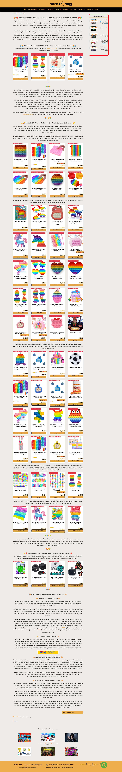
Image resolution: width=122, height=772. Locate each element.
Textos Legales (96, 764)
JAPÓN (49, 9)
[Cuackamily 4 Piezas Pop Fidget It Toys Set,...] (38, 61)
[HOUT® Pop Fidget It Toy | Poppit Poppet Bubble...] (20, 268)
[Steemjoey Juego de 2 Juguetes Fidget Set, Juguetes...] (75, 568)
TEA (39, 630)
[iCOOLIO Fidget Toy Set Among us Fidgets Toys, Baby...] (20, 359)
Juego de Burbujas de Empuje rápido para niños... (39, 333)
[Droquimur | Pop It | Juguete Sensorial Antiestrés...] (20, 151)
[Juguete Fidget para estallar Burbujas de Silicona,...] (38, 240)
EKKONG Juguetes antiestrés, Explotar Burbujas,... (57, 425)
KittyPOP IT (20, 340)
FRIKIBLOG (82, 9)
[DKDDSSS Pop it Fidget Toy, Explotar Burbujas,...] (75, 416)
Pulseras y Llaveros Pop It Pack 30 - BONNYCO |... (20, 489)
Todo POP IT (20, 79)
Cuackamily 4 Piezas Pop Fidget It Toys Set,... (39, 70)
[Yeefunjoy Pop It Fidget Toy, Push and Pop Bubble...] (75, 359)
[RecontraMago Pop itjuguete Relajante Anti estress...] (57, 323)
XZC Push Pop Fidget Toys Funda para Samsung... (75, 453)
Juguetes (15, 721)
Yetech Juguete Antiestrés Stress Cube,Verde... (57, 578)
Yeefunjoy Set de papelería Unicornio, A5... (57, 250)
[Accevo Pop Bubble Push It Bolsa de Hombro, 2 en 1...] (57, 359)
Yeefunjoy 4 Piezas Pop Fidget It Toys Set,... (39, 305)
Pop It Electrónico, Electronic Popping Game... (57, 70)
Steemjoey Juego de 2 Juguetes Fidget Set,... (75, 578)
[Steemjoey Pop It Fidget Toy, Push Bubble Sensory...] (20, 61)
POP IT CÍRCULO (20, 196)
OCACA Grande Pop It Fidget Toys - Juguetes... (20, 250)
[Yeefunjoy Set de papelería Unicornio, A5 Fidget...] (57, 240)
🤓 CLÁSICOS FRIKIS (30, 9)
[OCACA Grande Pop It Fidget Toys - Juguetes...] (20, 240)
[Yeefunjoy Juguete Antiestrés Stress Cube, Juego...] (38, 568)
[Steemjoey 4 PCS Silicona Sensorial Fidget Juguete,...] (38, 268)
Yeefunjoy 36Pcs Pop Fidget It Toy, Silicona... (57, 489)
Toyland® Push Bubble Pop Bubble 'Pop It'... (57, 160)
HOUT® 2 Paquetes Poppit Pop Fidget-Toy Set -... (75, 222)
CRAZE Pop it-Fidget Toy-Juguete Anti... (38, 425)
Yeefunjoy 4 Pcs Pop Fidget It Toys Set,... (39, 222)
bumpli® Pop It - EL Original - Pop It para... (57, 305)
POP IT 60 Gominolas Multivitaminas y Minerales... (76, 397)
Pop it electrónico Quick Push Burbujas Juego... (39, 397)
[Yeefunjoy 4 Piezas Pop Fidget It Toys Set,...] (38, 295)
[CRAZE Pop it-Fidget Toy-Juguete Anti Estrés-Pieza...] (38, 416)
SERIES (65, 9)
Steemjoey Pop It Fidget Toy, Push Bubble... (20, 70)
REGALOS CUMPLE (92, 9)
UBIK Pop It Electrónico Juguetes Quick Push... (75, 70)
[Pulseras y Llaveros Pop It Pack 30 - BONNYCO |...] (20, 480)
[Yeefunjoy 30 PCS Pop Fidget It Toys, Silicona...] (38, 480)
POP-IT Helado (20, 312)
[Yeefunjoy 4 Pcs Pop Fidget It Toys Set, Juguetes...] (38, 212)
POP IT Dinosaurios (20, 229)
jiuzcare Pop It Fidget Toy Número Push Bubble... (75, 160)
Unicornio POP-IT (20, 257)
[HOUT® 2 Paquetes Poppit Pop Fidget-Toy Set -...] (75, 212)
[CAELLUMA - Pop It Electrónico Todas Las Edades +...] (57, 212)
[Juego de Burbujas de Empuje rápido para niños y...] (38, 323)
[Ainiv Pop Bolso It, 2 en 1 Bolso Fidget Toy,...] (75, 295)
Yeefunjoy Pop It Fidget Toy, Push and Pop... (75, 368)
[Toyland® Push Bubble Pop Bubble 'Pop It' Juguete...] (57, 151)
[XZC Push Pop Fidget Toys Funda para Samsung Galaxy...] (75, 443)
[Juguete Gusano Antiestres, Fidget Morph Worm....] (20, 568)
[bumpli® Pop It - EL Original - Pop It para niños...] (57, 295)
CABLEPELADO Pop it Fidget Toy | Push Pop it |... (75, 277)
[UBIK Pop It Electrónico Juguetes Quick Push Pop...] (75, 61)
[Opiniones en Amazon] (16, 74)
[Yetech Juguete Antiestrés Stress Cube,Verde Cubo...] (57, 568)
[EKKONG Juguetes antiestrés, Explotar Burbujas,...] (57, 416)
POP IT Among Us (20, 375)
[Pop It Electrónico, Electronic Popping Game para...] (57, 61)
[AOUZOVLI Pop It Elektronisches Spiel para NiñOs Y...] (75, 240)
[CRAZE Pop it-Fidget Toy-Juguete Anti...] (57, 513)
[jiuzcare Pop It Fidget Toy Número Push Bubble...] (75, 151)
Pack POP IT (20, 497)
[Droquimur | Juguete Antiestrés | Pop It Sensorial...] (57, 179)
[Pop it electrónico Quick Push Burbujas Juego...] (38, 387)
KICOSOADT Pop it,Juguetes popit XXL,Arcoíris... (20, 523)
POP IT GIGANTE (20, 530)
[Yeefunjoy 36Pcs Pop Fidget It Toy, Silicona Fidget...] (57, 480)
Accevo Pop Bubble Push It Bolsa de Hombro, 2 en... (57, 368)
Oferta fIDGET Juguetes (20, 585)
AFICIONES (73, 9)
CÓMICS (41, 9)
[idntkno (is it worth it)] (75, 323)
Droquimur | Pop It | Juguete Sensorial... (20, 160)
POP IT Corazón (20, 285)
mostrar (73, 712)
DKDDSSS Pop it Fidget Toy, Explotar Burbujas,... (76, 425)
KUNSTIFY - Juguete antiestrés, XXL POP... (75, 523)
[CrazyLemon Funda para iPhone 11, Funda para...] (20, 443)
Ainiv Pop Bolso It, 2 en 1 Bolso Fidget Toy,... (75, 305)
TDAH (64, 628)
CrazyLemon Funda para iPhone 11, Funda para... (20, 453)
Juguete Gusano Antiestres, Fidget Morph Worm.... (20, 578)
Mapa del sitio (82, 764)
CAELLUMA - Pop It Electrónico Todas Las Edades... (57, 223)
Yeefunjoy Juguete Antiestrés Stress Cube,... (39, 578)
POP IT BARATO (52, 48)
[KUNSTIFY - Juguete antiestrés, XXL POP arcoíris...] (75, 513)
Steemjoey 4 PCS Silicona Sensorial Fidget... (39, 277)
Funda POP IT (20, 460)
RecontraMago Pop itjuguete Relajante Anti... (57, 333)
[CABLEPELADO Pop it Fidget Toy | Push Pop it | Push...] (75, 268)
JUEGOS (57, 9)
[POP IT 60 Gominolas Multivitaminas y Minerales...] (75, 387)
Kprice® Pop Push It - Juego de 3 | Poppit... (75, 189)
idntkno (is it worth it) (75, 332)
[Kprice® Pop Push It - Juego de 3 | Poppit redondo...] (75, 179)
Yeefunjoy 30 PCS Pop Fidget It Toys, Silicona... (39, 489)
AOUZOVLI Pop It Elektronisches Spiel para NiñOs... (75, 251)
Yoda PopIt (20, 405)
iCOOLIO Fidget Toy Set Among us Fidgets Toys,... (20, 368)
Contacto (89, 764)
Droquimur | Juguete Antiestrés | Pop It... (57, 189)
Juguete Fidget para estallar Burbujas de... (39, 250)
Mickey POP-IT (20, 433)
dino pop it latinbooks (20, 221)
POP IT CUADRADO (20, 167)
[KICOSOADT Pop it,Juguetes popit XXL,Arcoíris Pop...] (20, 513)
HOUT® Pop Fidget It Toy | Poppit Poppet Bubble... (20, 277)
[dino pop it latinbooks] (20, 212)
